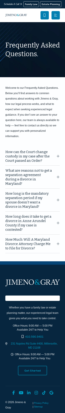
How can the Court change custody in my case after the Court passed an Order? (27, 156)
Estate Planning (51, 4)
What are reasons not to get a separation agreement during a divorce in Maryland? (28, 177)
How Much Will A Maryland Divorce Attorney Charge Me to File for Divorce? (27, 243)
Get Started (32, 370)
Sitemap (38, 406)
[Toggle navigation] (56, 15)
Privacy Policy (41, 403)
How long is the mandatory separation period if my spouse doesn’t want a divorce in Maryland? (27, 200)
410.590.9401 (34, 336)
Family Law (31, 4)
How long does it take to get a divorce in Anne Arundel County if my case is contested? (28, 223)
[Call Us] (44, 15)
